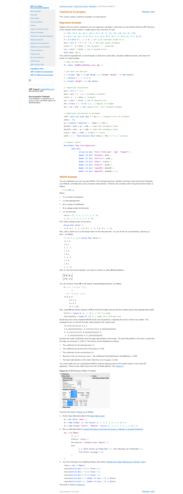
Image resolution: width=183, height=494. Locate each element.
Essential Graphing (36, 22)
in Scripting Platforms (133, 429)
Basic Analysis (35, 18)
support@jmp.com (47, 89)
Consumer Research (37, 50)
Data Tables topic (97, 416)
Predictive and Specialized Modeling (42, 36)
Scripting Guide (35, 54)
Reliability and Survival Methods (40, 47)
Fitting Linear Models (37, 32)
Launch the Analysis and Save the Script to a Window (104, 429)
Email (31, 101)
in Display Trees (138, 462)
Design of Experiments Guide (40, 29)
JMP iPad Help (35, 61)
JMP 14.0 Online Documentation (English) (39, 7)
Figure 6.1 (120, 366)
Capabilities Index (37, 69)
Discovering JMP (36, 11)
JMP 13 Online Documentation (41, 72)
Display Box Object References (119, 462)
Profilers (33, 25)
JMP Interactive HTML (37, 64)
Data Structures (81, 6)
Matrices (93, 6)
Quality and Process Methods (40, 43)
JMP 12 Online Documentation (41, 75)
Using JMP (34, 15)
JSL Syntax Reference (37, 57)
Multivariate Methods (37, 39)
